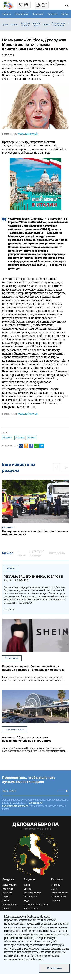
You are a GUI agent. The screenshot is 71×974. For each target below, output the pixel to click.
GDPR (54, 888)
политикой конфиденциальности (22, 804)
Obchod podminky (60, 892)
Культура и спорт (25, 24)
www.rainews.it (28, 133)
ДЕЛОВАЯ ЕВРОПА (35, 824)
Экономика (38, 14)
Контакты (55, 884)
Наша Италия (21, 14)
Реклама (55, 900)
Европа (65, 14)
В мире (5, 900)
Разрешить (54, 968)
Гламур (6, 908)
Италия (31, 438)
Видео (46, 24)
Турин (5, 24)
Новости (6, 14)
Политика (52, 14)
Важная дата (36, 24)
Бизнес (14, 24)
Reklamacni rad (58, 896)
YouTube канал (31, 908)
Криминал (8, 527)
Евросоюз (7, 438)
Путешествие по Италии (58, 24)
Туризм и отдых (14, 729)
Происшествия (10, 904)
